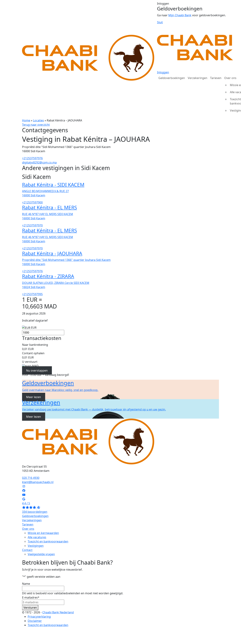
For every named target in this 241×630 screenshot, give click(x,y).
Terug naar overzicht (36, 125)
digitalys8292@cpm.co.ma (39, 162)
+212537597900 (32, 202)
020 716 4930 (30, 478)
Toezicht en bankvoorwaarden (48, 541)
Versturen (30, 607)
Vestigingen (36, 546)
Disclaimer (35, 621)
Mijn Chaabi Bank (179, 15)
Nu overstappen (37, 370)
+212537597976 (32, 158)
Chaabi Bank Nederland (58, 612)
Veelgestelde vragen (41, 554)
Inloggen (163, 72)
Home (26, 120)
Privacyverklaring (39, 617)
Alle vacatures (37, 537)
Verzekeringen (197, 78)
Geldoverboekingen (171, 78)
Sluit (160, 22)
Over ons (28, 529)
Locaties (38, 120)
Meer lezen (33, 397)
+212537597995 (32, 294)
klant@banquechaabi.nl (37, 482)
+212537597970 (32, 225)
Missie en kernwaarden (43, 533)
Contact (27, 550)
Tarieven (215, 78)
